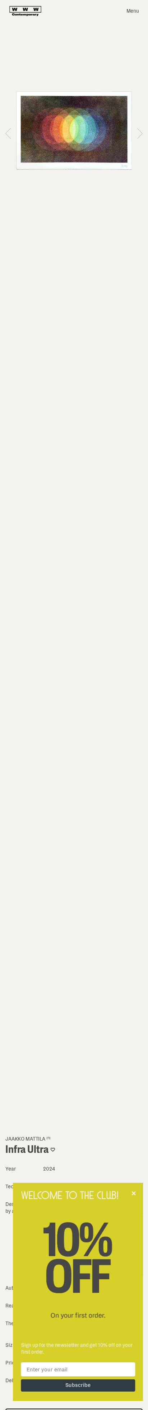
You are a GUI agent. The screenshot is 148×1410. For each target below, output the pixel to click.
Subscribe (74, 1385)
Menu (132, 11)
